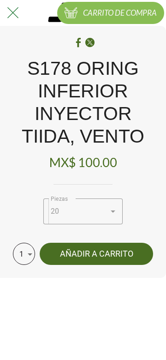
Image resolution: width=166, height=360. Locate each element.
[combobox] (83, 211)
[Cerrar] (12, 12)
